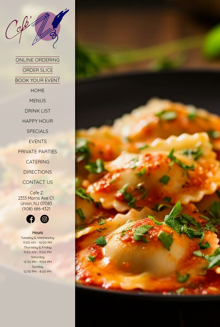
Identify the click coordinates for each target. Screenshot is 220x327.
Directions (37, 172)
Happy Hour (37, 121)
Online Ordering (38, 60)
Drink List (38, 111)
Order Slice (38, 70)
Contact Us (38, 182)
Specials (37, 131)
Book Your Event (37, 80)
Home (38, 90)
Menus (37, 101)
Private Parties (37, 151)
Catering (37, 162)
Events (38, 141)
